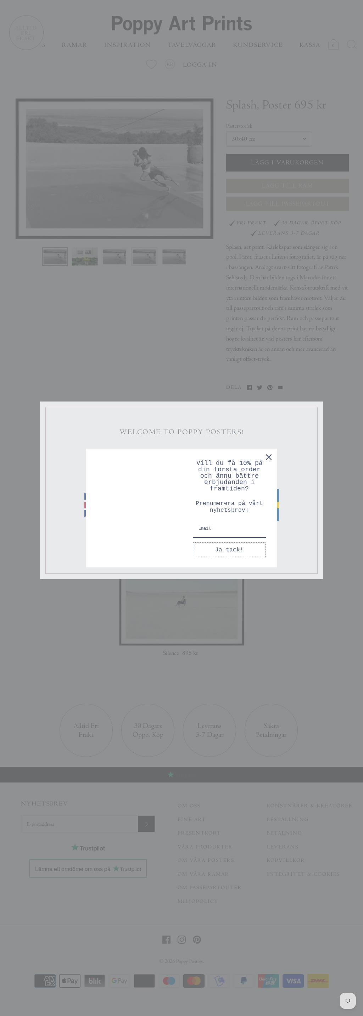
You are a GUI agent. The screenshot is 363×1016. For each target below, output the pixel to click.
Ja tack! (229, 550)
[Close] (268, 457)
